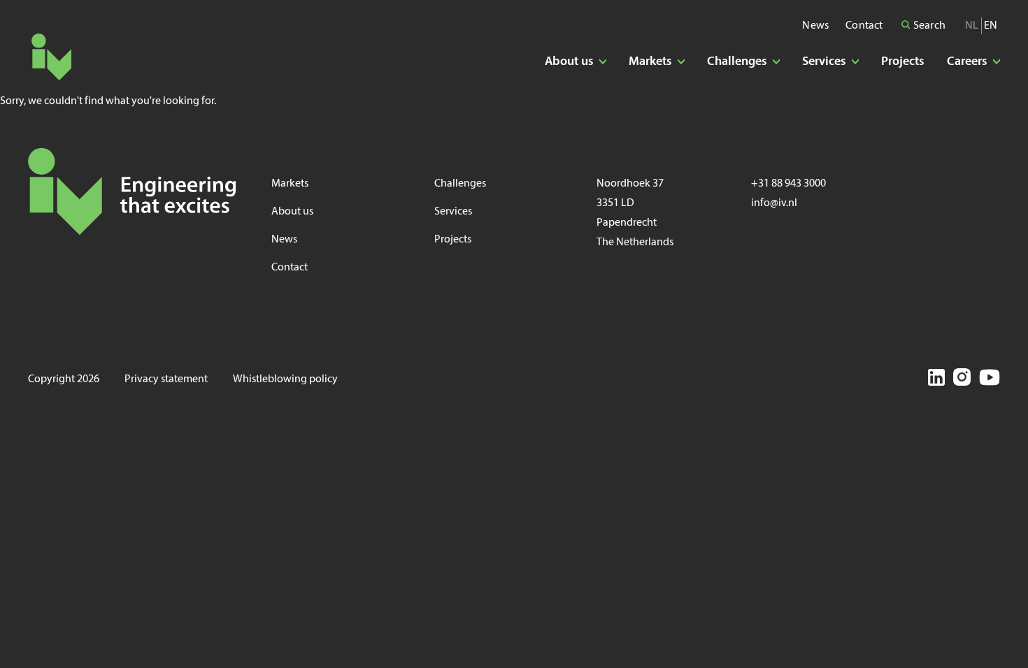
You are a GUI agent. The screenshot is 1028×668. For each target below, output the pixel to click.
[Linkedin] (936, 380)
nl (971, 25)
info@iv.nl (774, 203)
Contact (864, 25)
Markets (289, 183)
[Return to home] (51, 57)
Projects (903, 61)
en (990, 25)
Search (928, 25)
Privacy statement (166, 379)
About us (292, 211)
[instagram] (962, 379)
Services (453, 211)
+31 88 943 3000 (788, 183)
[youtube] (989, 379)
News (815, 25)
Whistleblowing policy (285, 379)
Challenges (460, 183)
